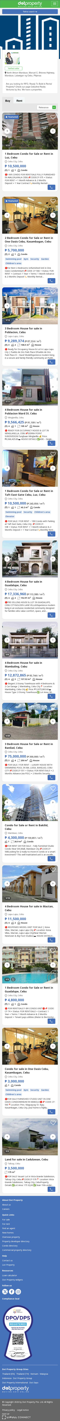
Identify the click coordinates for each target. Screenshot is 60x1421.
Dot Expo (33, 1382)
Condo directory (9, 1245)
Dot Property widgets (12, 1279)
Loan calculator (9, 1275)
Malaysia (44, 1374)
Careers (5, 1209)
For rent (6, 1224)
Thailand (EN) (8, 1374)
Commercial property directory (16, 1250)
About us (6, 1204)
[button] (53, 117)
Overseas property (11, 1237)
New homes (8, 1232)
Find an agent (8, 1228)
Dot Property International (15, 1382)
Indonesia (7, 1378)
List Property (8, 1264)
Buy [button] (7, 101)
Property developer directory (15, 1241)
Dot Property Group (22, 1378)
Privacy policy (8, 1410)
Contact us (7, 1260)
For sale (6, 1219)
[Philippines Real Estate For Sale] (30, 3)
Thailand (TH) (22, 1374)
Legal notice (23, 1410)
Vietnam (34, 1374)
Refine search (29, 11)
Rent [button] (19, 101)
